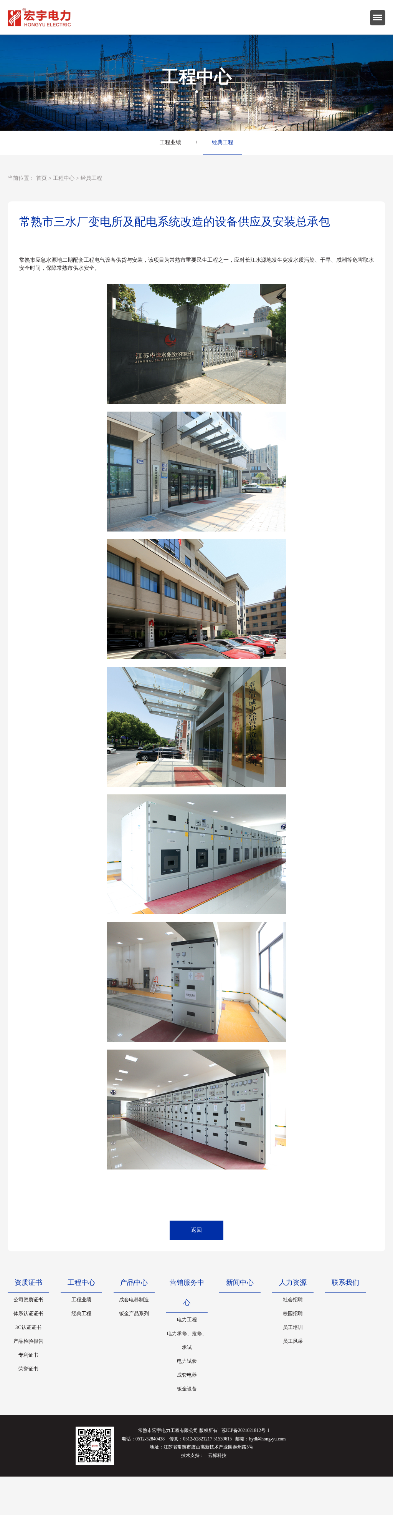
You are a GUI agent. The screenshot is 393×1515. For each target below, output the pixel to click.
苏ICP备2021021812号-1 (245, 1430)
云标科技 (217, 1455)
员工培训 (293, 1327)
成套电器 (187, 1375)
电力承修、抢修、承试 (187, 1340)
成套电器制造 (134, 1299)
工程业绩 (170, 142)
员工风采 (293, 1341)
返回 (196, 1230)
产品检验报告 (28, 1341)
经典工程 (222, 142)
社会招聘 (293, 1299)
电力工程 (187, 1319)
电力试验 (187, 1361)
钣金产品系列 (134, 1313)
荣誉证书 (28, 1369)
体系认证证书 (28, 1313)
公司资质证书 (28, 1299)
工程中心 (63, 178)
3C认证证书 (28, 1327)
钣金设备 (187, 1389)
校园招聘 (293, 1313)
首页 (41, 178)
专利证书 (28, 1355)
